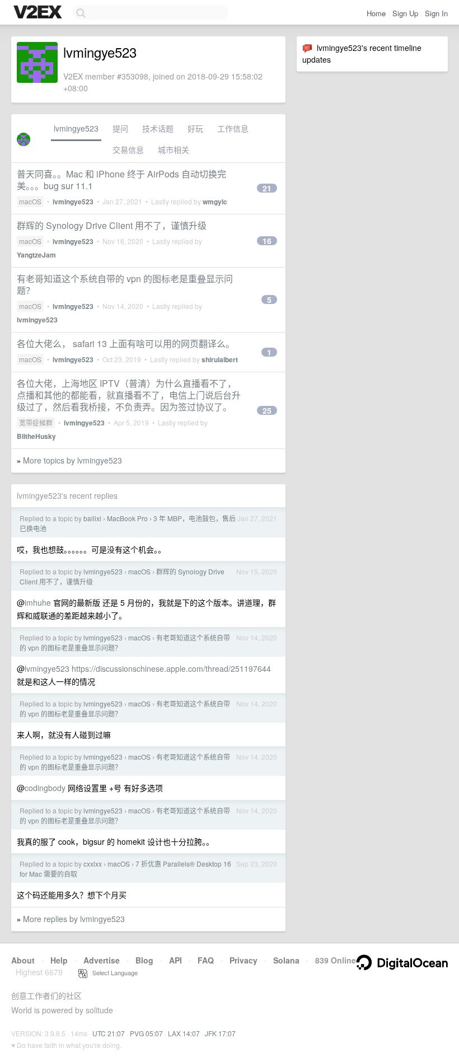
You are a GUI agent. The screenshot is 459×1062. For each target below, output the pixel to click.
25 (267, 410)
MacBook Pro (127, 518)
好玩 (195, 128)
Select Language (112, 972)
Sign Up (405, 13)
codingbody (45, 787)
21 (267, 188)
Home (376, 13)
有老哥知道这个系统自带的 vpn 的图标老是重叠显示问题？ (125, 284)
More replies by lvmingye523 (74, 918)
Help (59, 960)
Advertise (101, 960)
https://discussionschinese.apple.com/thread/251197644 (171, 668)
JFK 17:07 (220, 1033)
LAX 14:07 (184, 1033)
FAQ (206, 960)
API (175, 960)
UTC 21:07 (108, 1033)
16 (267, 240)
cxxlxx (92, 863)
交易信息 (128, 149)
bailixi (92, 518)
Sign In (436, 13)
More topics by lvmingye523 (72, 460)
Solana (286, 960)
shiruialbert (220, 359)
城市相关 (173, 149)
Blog (144, 960)
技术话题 (158, 128)
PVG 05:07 (146, 1033)
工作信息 (233, 128)
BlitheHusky (36, 436)
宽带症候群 (36, 422)
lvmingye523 (76, 128)
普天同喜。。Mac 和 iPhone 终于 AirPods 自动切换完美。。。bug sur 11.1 (121, 179)
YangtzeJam (36, 255)
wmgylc (215, 202)
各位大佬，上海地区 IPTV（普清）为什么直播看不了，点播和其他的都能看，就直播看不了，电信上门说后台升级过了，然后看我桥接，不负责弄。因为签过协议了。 (129, 395)
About (23, 960)
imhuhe (38, 602)
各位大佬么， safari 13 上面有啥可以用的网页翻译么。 (126, 343)
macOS (30, 201)
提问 (120, 128)
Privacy (243, 960)
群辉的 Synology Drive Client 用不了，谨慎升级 (112, 225)
